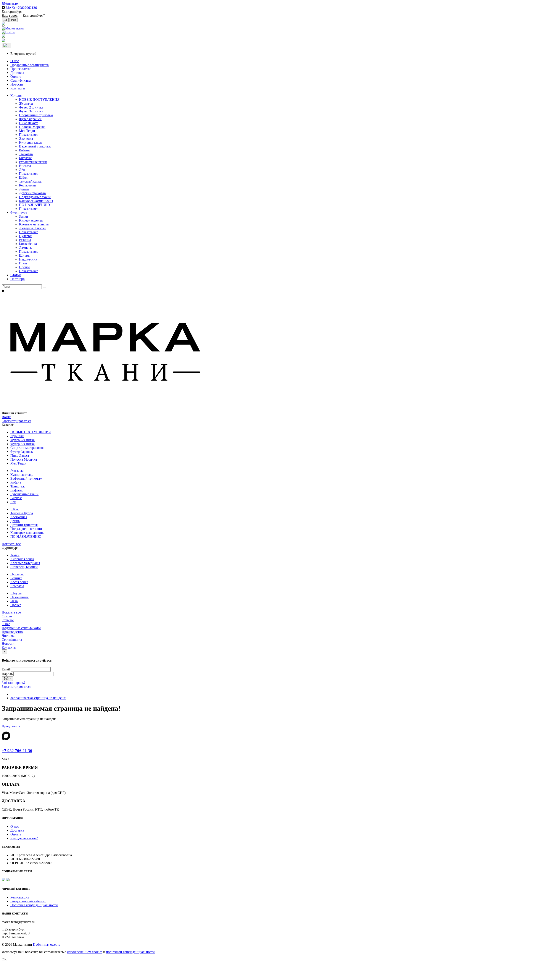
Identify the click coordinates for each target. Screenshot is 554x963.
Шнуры (24, 255)
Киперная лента (31, 220)
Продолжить (11, 726)
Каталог (16, 95)
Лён (22, 170)
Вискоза (25, 166)
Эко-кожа (26, 138)
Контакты (17, 88)
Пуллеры (25, 236)
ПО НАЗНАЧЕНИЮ (34, 205)
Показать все (28, 134)
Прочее (24, 267)
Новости (16, 84)
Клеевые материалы (34, 224)
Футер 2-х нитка (31, 107)
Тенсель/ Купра (30, 181)
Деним (24, 189)
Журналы (26, 103)
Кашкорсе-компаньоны (36, 201)
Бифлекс (25, 158)
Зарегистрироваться (16, 421)
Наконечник (28, 259)
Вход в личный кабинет (28, 901)
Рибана (24, 150)
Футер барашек (30, 119)
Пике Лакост (28, 123)
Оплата (15, 76)
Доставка (17, 72)
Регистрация (19, 897)
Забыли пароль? (13, 683)
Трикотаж (26, 154)
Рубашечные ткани (33, 162)
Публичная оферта (46, 944)
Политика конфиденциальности (34, 905)
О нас (14, 61)
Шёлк (23, 177)
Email (6, 669)
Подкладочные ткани (35, 197)
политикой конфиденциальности (130, 952)
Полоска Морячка (32, 127)
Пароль (7, 674)
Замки (23, 216)
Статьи (15, 275)
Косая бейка (28, 244)
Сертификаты (20, 80)
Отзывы (8, 620)
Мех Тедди (27, 131)
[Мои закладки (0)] (3, 24)
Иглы (23, 263)
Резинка (25, 240)
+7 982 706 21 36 (17, 750)
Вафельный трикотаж (35, 146)
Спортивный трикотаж (36, 115)
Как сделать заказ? (24, 838)
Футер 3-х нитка (31, 111)
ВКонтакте (10, 3)
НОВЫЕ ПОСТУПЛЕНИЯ (39, 99)
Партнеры (17, 279)
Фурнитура (18, 212)
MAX (21, 8)
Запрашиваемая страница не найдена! (38, 698)
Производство (20, 69)
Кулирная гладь (30, 142)
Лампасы (25, 247)
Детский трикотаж (32, 193)
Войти (6, 417)
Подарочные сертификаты (29, 65)
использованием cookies (84, 952)
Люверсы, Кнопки (32, 228)
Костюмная (27, 185)
